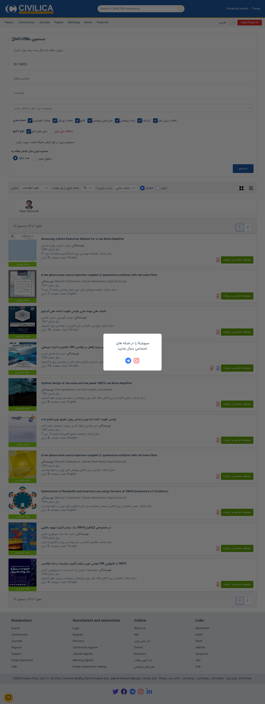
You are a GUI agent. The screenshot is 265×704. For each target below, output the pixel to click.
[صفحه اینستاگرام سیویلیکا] (137, 361)
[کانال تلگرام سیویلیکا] (128, 361)
